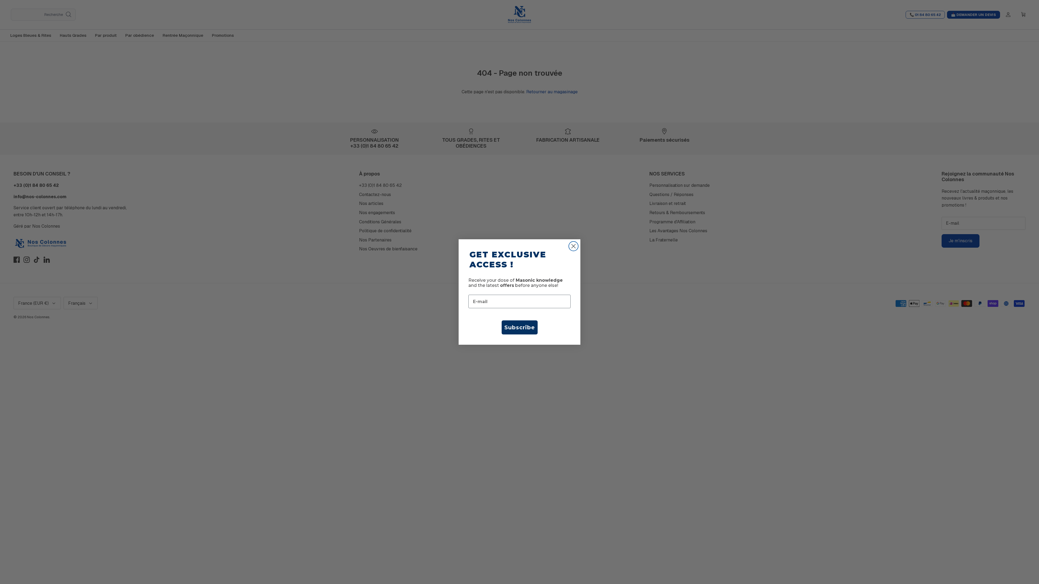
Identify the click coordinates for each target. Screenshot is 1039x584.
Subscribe (519, 327)
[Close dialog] (573, 246)
